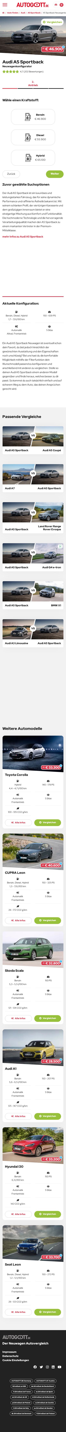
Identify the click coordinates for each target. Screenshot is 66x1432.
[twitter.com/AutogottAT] (41, 1367)
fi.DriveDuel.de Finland (45, 1414)
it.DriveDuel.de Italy (21, 1408)
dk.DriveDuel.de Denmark (21, 1414)
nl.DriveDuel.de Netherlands (43, 1397)
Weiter (55, 173)
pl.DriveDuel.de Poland (21, 1403)
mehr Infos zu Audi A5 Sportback (22, 236)
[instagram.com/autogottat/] (47, 1367)
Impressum (9, 1352)
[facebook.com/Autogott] (35, 1367)
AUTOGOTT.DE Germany (21, 1381)
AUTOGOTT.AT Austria (45, 1381)
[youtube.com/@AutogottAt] (59, 1367)
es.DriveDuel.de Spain (44, 1392)
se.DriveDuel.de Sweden (43, 1408)
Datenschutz (10, 1356)
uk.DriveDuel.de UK (19, 1397)
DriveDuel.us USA (19, 1386)
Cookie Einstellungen (15, 1360)
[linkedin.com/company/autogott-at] (53, 1367)
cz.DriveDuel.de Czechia (44, 1403)
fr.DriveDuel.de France (22, 1392)
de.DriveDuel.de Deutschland (42, 1386)
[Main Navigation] (4, 4)
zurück (11, 174)
